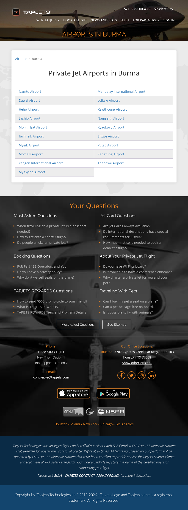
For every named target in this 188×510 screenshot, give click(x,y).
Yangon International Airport (41, 163)
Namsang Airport (111, 118)
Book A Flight (75, 20)
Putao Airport (108, 145)
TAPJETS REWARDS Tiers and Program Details (51, 312)
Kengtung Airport (111, 154)
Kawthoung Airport (112, 109)
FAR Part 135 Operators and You (41, 266)
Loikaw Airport (109, 100)
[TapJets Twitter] (131, 375)
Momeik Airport (31, 154)
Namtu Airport (30, 91)
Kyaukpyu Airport (111, 127)
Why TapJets (46, 20)
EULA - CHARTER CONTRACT (74, 475)
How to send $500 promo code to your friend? (52, 301)
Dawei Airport (29, 100)
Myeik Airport (29, 145)
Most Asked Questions (35, 215)
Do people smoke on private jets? (42, 242)
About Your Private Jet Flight (127, 256)
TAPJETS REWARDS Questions (43, 291)
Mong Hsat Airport (33, 127)
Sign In (169, 20)
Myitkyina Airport (32, 172)
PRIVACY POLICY (107, 475)
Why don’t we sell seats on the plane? (46, 277)
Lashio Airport (29, 118)
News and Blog (104, 20)
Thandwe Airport (111, 163)
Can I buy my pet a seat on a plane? (130, 301)
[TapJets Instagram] (142, 375)
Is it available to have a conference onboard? (137, 272)
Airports (21, 58)
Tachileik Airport (31, 136)
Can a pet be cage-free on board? (128, 307)
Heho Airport (29, 109)
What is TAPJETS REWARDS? (38, 307)
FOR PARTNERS (144, 20)
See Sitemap (117, 324)
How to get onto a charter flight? (41, 237)
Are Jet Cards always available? (126, 226)
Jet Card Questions (118, 215)
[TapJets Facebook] (121, 375)
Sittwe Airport (108, 136)
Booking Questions (32, 256)
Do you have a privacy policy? (39, 272)
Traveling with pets (118, 291)
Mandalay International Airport (121, 91)
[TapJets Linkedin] (152, 375)
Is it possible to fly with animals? (128, 312)
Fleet (125, 20)
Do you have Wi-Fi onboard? (124, 266)
